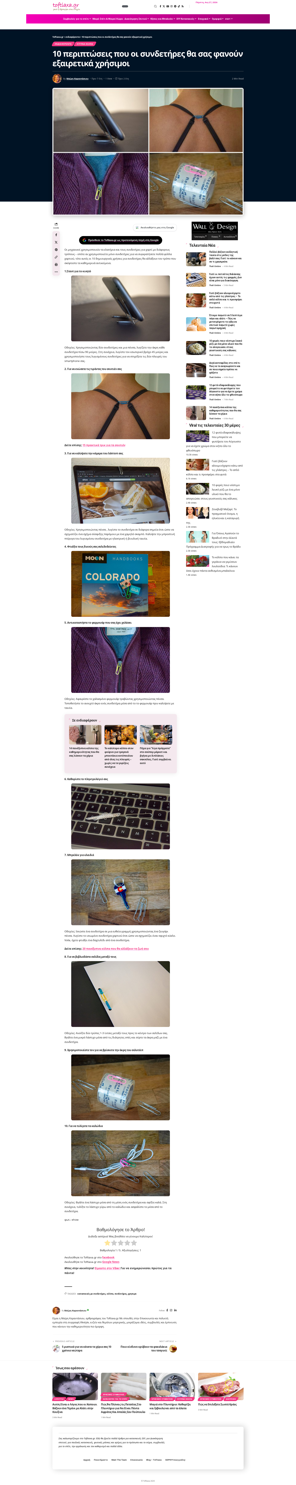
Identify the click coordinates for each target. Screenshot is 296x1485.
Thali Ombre (215, 266)
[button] (143, 6)
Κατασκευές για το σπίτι (115, 1399)
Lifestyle (59, 1399)
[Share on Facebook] (56, 235)
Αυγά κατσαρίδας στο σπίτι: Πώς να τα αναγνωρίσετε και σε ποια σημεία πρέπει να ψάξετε (224, 367)
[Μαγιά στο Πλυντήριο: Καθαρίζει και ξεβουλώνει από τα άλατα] (172, 1386)
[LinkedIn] (175, 1310)
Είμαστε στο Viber (108, 1268)
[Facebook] (160, 6)
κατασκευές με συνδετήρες (91, 1293)
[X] (164, 6)
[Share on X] (56, 242)
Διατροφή (231, 1399)
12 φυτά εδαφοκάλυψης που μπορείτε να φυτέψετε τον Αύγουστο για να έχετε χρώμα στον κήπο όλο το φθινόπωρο (213, 441)
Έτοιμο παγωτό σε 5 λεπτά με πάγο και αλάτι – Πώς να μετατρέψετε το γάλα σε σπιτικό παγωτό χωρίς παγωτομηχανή (225, 322)
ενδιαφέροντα (63, 44)
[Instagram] (171, 6)
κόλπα (110, 1293)
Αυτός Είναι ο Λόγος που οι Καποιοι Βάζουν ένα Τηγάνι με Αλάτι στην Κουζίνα (74, 1408)
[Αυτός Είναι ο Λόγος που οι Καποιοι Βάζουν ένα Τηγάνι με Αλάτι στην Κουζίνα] (75, 1386)
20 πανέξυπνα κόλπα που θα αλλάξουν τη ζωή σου (115, 948)
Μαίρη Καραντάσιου (77, 78)
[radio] (107, 1243)
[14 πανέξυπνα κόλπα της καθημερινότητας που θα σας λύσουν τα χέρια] (85, 735)
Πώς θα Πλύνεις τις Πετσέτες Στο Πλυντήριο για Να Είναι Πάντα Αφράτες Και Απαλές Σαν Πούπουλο (123, 1408)
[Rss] (183, 6)
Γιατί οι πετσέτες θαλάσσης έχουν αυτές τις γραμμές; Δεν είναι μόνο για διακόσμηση (225, 277)
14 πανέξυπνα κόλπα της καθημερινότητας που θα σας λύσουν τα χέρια (84, 752)
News (71, 1399)
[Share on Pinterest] (56, 249)
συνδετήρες (121, 1293)
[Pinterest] (175, 6)
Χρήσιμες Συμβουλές (113, 1394)
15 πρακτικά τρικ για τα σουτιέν (103, 445)
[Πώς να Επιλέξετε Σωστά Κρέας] (221, 1386)
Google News (110, 1262)
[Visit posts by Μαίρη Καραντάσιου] (56, 1310)
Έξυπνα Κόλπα (85, 44)
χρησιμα (132, 1293)
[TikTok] (179, 6)
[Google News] (168, 6)
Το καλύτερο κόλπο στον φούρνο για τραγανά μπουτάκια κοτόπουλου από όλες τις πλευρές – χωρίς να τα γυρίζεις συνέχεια (119, 757)
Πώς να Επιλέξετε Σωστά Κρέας (217, 1404)
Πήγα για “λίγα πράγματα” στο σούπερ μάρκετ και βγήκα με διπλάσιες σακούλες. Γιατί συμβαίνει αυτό (155, 756)
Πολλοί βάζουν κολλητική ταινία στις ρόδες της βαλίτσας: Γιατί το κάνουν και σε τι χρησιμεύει (225, 256)
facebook (108, 1257)
